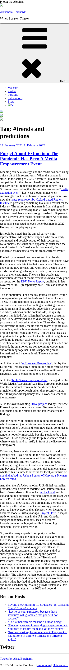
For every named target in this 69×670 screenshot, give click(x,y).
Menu (63, 81)
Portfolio (13, 94)
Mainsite (13, 87)
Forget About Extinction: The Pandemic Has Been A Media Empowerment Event (29, 158)
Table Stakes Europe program (29, 380)
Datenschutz (60, 665)
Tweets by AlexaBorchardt (16, 658)
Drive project (39, 404)
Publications (15, 98)
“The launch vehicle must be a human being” (35, 621)
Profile (12, 91)
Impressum (44, 665)
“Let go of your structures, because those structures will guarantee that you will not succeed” (33, 615)
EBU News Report (32, 281)
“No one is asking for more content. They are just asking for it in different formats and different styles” (37, 636)
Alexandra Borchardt (12, 12)
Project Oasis (48, 513)
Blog (11, 101)
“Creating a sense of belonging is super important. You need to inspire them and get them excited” (38, 627)
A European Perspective (36, 363)
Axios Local (47, 492)
